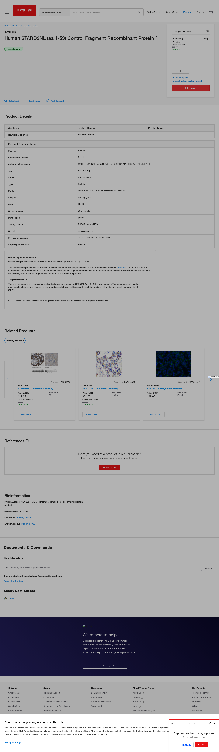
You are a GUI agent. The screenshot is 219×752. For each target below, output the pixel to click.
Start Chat (202, 745)
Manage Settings (13, 742)
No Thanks (186, 745)
